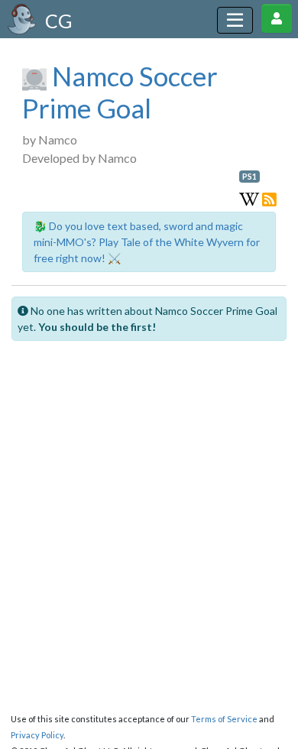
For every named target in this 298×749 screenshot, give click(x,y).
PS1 (249, 176)
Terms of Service (224, 719)
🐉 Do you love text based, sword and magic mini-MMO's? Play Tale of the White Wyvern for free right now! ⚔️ (147, 241)
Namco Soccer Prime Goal (120, 92)
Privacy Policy (37, 735)
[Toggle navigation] (235, 20)
